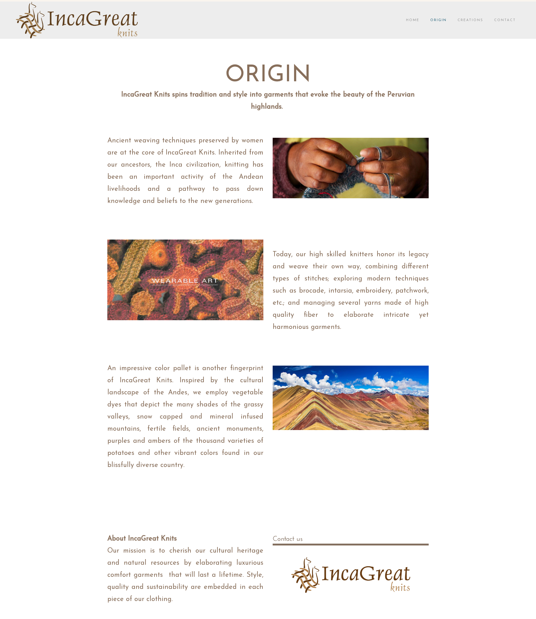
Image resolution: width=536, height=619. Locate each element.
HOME (412, 20)
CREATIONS (470, 20)
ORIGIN (438, 20)
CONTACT (505, 20)
